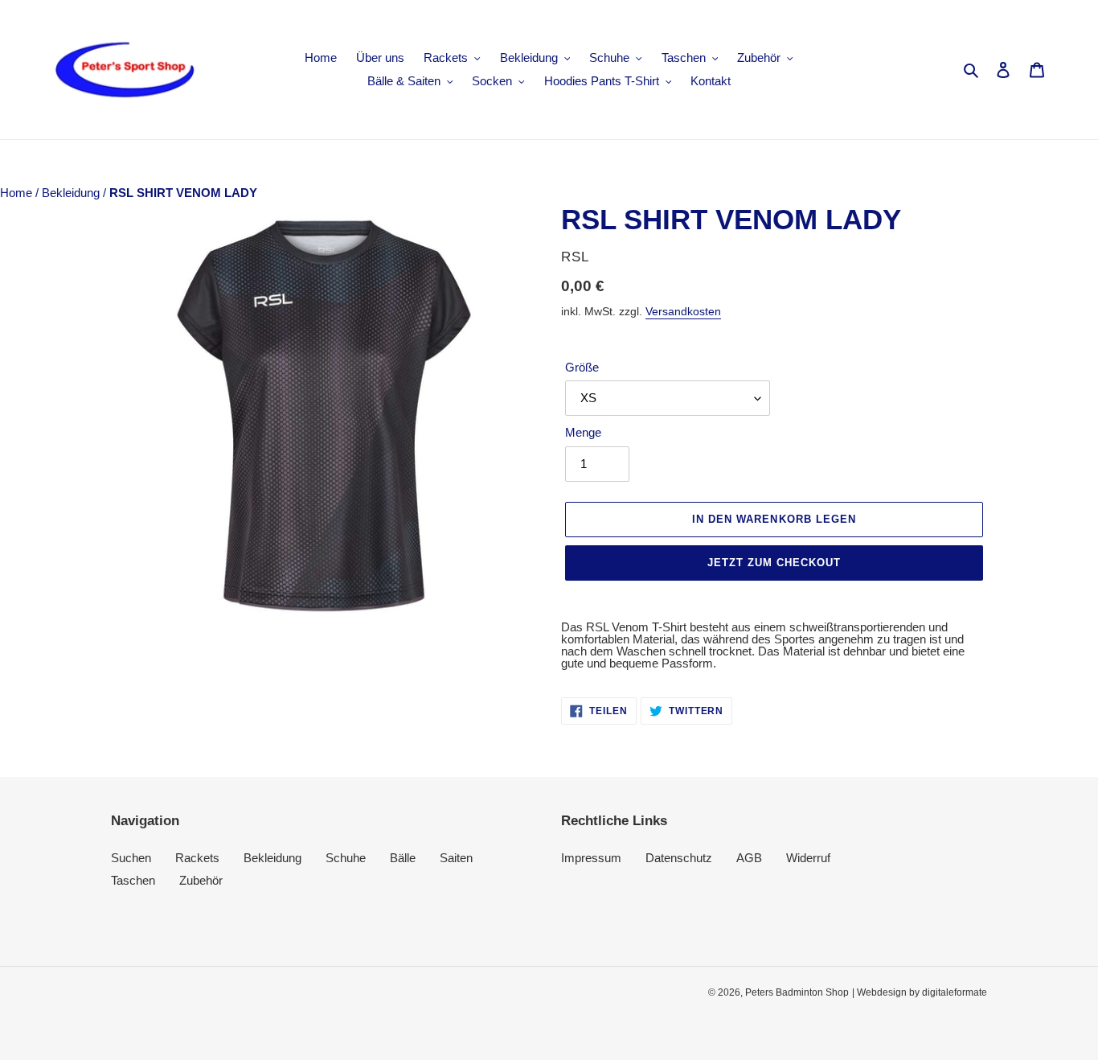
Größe (582, 367)
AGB (749, 858)
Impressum (591, 858)
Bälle (403, 858)
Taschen (133, 880)
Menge (583, 432)
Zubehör (201, 880)
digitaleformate (954, 992)
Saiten (456, 858)
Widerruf (808, 858)
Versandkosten (683, 311)
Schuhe (346, 858)
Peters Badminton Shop (797, 992)
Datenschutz (678, 858)
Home (17, 192)
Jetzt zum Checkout (774, 563)
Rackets (197, 858)
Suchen (131, 858)
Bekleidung (72, 192)
